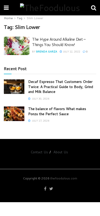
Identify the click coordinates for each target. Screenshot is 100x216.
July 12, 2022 (71, 51)
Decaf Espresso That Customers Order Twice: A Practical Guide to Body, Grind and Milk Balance (60, 86)
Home (8, 18)
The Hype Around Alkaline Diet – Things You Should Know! (59, 42)
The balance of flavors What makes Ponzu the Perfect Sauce (57, 111)
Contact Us (39, 152)
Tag (19, 18)
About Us (60, 152)
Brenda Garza (46, 51)
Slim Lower (34, 18)
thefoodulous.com (63, 178)
